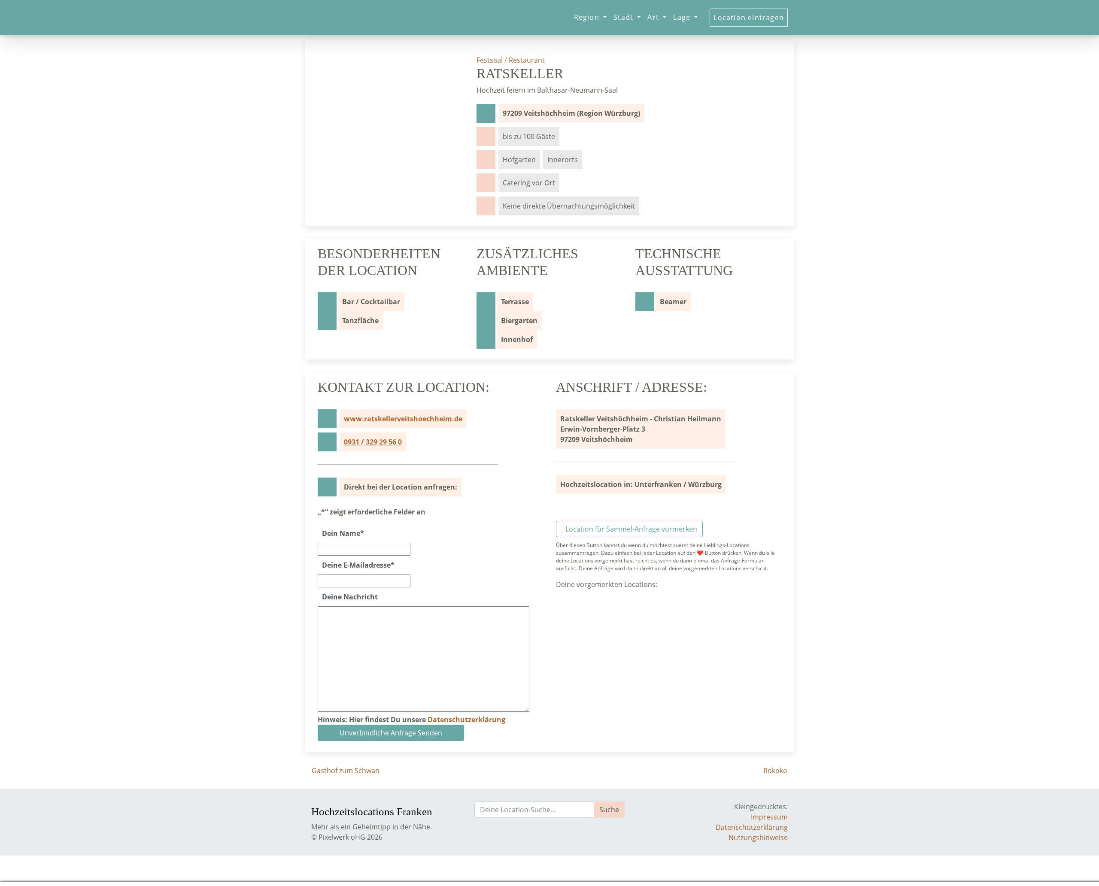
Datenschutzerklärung (466, 719)
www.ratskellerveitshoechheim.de (403, 418)
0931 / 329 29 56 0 (373, 442)
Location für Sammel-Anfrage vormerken (630, 529)
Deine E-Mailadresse (358, 565)
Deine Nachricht (350, 597)
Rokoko (776, 770)
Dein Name (343, 533)
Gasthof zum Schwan (344, 770)
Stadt (624, 17)
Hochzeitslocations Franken (363, 811)
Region (587, 17)
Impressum (769, 817)
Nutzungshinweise (758, 837)
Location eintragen (748, 17)
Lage (682, 17)
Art (654, 17)
